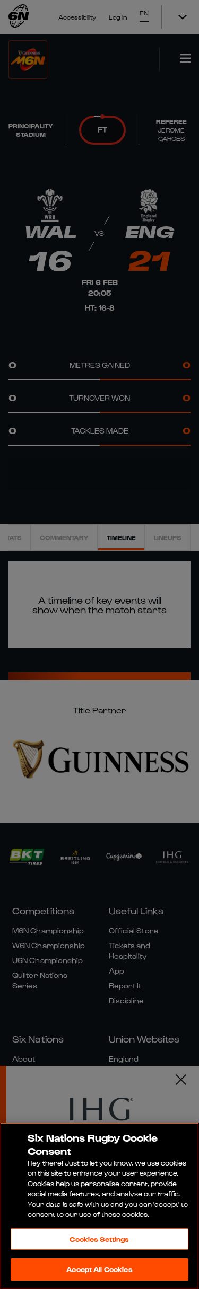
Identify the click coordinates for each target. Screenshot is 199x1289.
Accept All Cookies (99, 1269)
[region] (99, 1206)
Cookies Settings (99, 1239)
